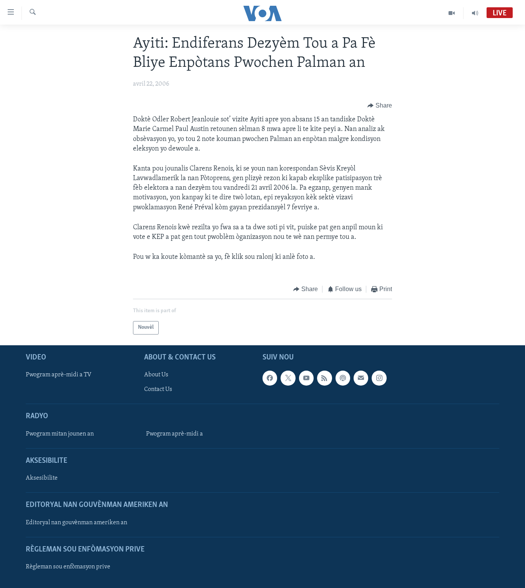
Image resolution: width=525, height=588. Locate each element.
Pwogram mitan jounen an (60, 434)
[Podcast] (343, 378)
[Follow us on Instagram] (379, 378)
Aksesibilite (42, 478)
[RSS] (324, 378)
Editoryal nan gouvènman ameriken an (76, 523)
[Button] (379, 106)
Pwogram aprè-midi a (174, 434)
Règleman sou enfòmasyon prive (68, 567)
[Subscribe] (361, 378)
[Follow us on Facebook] (269, 378)
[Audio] (475, 13)
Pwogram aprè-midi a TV (58, 375)
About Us (156, 375)
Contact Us (158, 389)
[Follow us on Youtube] (306, 378)
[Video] (452, 13)
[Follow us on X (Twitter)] (288, 378)
